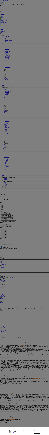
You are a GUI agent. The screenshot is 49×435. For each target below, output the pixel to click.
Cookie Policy (12, 432)
